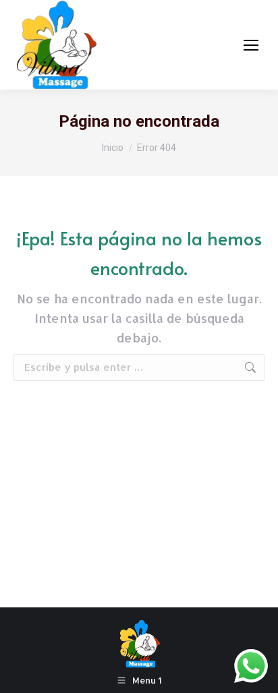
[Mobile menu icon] (251, 45)
